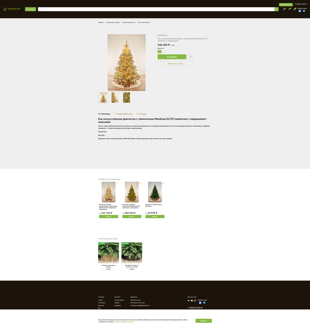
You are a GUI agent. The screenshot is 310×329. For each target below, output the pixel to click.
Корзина (116, 302)
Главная (100, 22)
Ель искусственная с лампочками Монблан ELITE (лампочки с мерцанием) (131, 206)
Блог (99, 308)
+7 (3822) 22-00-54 (300, 4)
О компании (101, 302)
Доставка (101, 305)
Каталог (32, 9)
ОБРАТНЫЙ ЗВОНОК (286, 4)
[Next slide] (152, 63)
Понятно (203, 321)
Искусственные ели (128, 22)
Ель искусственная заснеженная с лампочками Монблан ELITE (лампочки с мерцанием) (108, 207)
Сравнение (117, 305)
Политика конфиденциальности (140, 305)
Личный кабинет (119, 300)
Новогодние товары (112, 22)
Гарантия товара (136, 300)
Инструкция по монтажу (138, 302)
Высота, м (161, 48)
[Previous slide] (101, 63)
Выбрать (108, 216)
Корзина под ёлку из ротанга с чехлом (131, 266)
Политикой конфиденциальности (124, 322)
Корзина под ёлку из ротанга (108, 266)
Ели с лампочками (144, 22)
